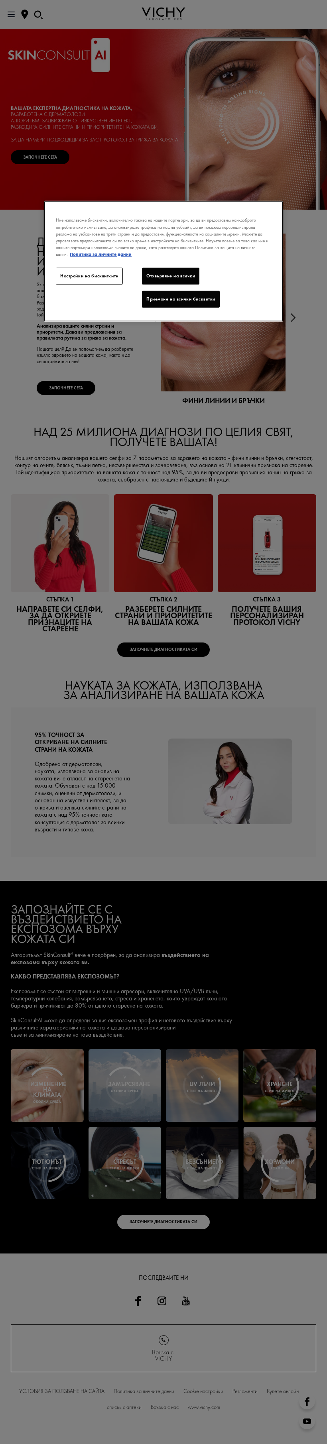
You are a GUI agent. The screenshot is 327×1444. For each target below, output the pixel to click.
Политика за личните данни (101, 254)
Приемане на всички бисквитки (180, 298)
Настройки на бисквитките (89, 276)
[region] (163, 261)
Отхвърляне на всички (170, 276)
